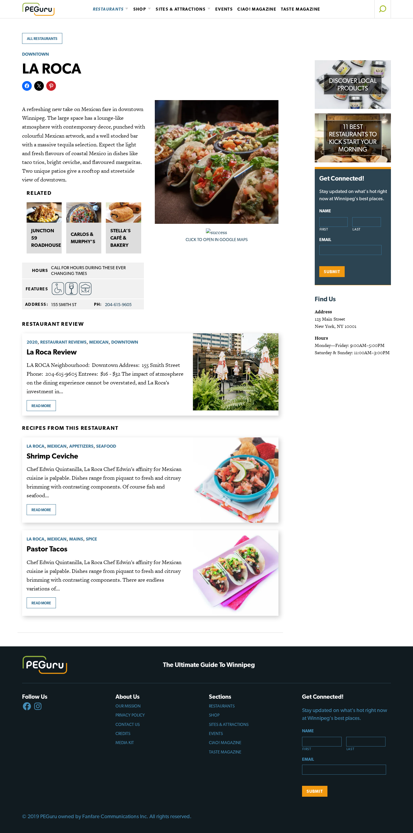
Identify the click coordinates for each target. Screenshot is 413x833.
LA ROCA (35, 446)
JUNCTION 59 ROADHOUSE (44, 238)
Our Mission (128, 706)
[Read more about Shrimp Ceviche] (235, 480)
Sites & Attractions (181, 9)
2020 (32, 342)
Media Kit (124, 742)
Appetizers (81, 446)
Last (357, 229)
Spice (91, 538)
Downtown (35, 54)
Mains (76, 538)
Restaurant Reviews (63, 342)
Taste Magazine (300, 9)
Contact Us (127, 724)
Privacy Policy (130, 715)
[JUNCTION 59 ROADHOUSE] (44, 212)
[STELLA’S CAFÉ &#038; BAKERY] (123, 212)
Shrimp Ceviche (52, 456)
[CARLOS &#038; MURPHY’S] (83, 212)
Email (325, 239)
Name (325, 210)
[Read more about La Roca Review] (235, 374)
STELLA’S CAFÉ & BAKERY (120, 238)
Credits (122, 733)
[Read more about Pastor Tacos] (235, 573)
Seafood (106, 446)
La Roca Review (52, 352)
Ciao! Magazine (256, 9)
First (324, 229)
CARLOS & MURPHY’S (83, 237)
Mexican (99, 342)
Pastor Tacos (47, 548)
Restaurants (108, 9)
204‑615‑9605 (118, 304)
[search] (382, 9)
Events (224, 9)
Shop (139, 9)
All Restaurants (42, 39)
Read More (41, 406)
